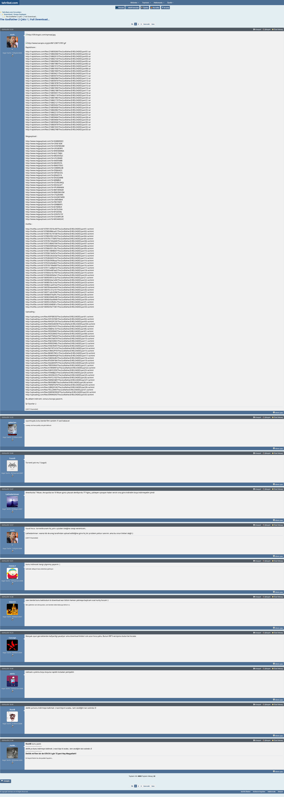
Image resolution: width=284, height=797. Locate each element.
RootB (12, 709)
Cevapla (6, 781)
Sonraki (146, 24)
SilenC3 (12, 602)
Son (153, 24)
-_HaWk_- (12, 745)
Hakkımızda (271, 791)
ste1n (12, 673)
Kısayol (258, 29)
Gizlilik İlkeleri (245, 791)
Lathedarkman (12, 494)
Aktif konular (133, 7)
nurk (12, 34)
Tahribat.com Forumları (11, 12)
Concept (12, 638)
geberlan (12, 422)
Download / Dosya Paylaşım (15, 14)
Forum (121, 7)
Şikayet (267, 29)
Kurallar (156, 7)
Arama (166, 7)
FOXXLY (12, 566)
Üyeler (146, 7)
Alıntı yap (279, 412)
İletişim (280, 791)
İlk (132, 24)
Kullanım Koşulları (259, 791)
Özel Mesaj (278, 29)
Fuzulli (12, 458)
